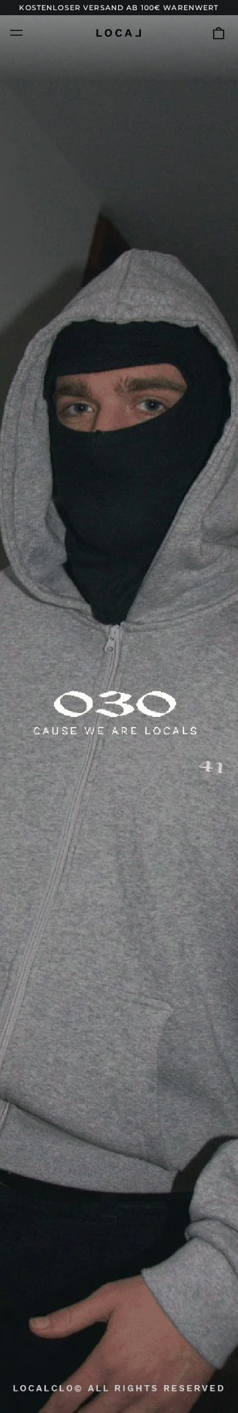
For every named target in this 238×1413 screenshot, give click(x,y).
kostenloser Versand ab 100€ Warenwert (118, 7)
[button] (218, 32)
